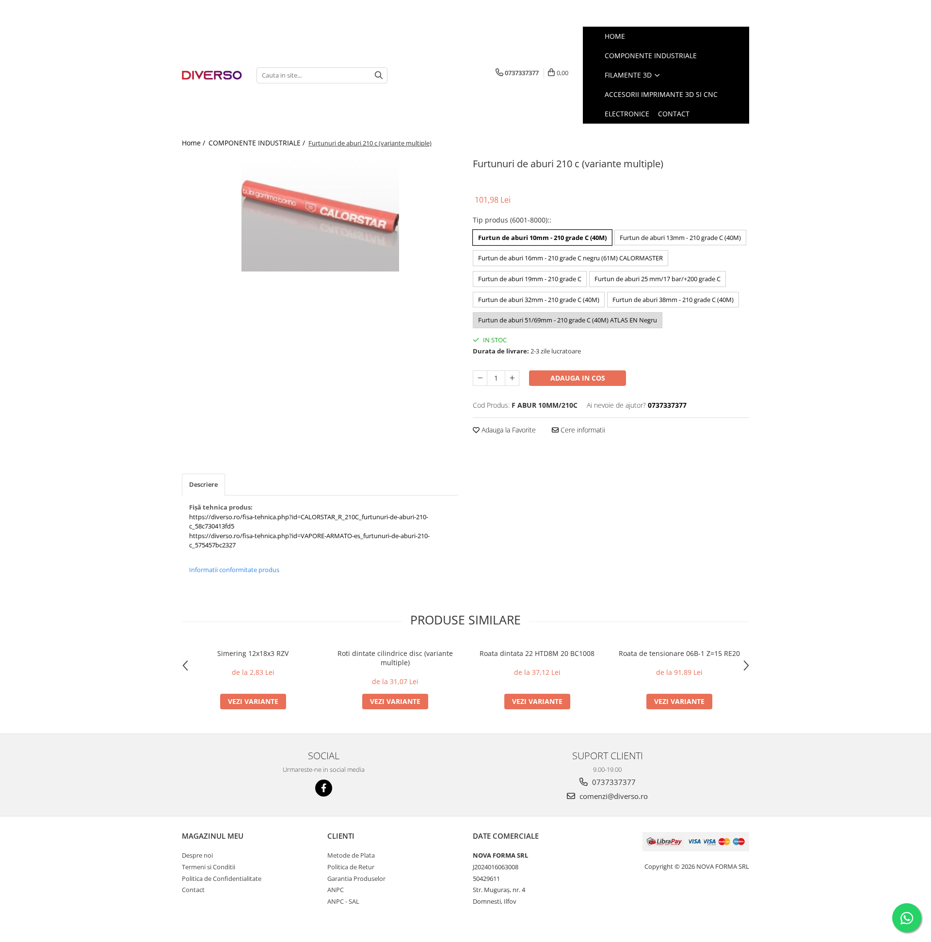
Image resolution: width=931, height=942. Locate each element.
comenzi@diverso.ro (613, 796)
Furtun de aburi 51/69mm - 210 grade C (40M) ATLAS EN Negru (567, 320)
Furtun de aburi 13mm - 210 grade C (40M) (680, 237)
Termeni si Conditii (208, 866)
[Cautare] (378, 75)
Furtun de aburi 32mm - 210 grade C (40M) (538, 299)
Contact (193, 889)
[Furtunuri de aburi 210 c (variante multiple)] (320, 213)
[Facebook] (323, 788)
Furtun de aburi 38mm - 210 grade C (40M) (673, 299)
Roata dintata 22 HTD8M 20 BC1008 (537, 653)
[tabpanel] (320, 213)
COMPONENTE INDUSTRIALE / (258, 142)
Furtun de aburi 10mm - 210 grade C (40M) (542, 237)
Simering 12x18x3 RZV (253, 653)
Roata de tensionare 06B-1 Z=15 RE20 (679, 653)
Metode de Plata (351, 855)
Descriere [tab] (203, 484)
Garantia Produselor (356, 878)
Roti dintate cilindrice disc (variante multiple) (395, 658)
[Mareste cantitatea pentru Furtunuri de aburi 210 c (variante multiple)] (512, 378)
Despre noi (197, 855)
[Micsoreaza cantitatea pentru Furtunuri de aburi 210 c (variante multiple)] (480, 378)
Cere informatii (582, 429)
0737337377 (613, 782)
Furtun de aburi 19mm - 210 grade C (529, 278)
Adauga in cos (577, 378)
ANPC (335, 889)
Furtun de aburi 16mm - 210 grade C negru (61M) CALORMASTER (570, 258)
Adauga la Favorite (508, 429)
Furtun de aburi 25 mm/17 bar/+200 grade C (657, 278)
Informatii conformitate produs (234, 569)
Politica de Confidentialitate (221, 878)
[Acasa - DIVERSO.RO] (212, 75)
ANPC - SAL (343, 901)
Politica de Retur (350, 866)
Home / (194, 142)
